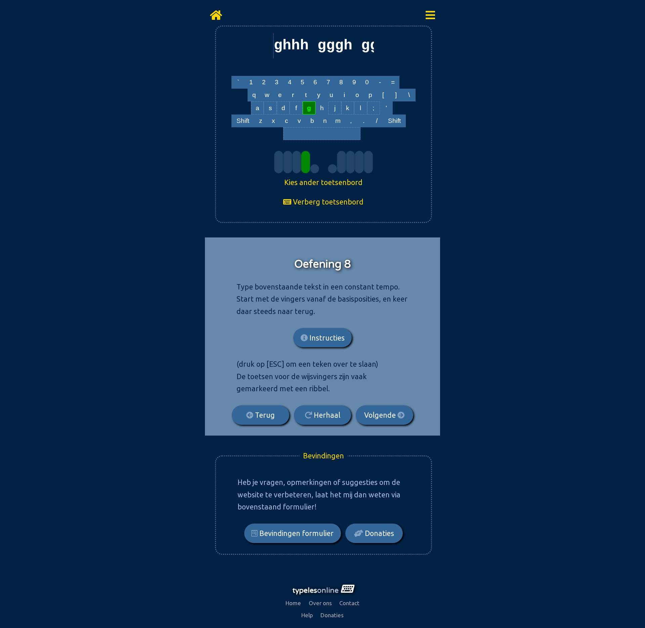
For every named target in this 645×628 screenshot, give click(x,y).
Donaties (378, 533)
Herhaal (326, 415)
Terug (264, 415)
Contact (349, 603)
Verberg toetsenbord (327, 202)
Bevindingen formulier (296, 533)
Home (293, 603)
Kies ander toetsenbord (323, 182)
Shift (242, 120)
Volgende (380, 415)
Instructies (326, 338)
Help (307, 615)
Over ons (320, 603)
